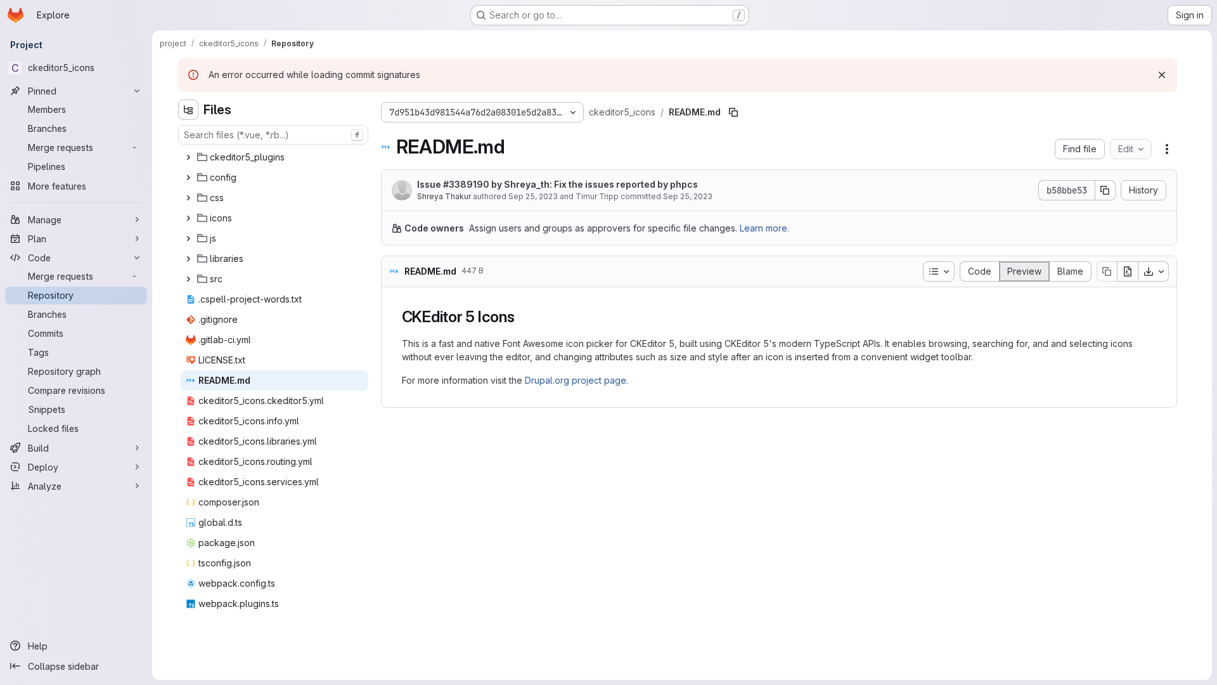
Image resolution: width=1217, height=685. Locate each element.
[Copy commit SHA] (1105, 190)
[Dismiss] (1161, 74)
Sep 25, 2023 (533, 196)
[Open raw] (1127, 271)
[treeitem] (274, 157)
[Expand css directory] (188, 198)
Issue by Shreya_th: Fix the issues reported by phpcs (557, 184)
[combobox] (273, 135)
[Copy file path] (733, 112)
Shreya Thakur (444, 196)
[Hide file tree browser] (188, 110)
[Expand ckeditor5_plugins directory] (188, 157)
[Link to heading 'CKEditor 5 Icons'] (523, 317)
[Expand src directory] (188, 279)
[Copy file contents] (1107, 271)
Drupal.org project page (575, 380)
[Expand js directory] (188, 238)
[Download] (1153, 271)
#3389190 (466, 184)
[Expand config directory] (188, 177)
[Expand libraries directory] (188, 258)
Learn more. (764, 228)
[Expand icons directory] (188, 218)
